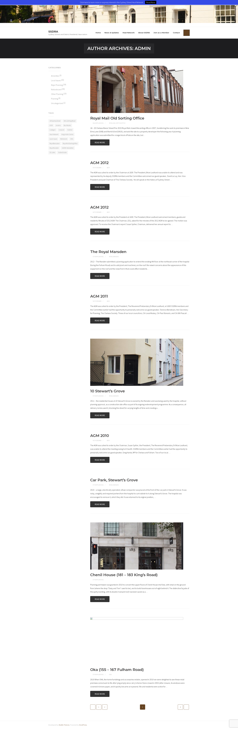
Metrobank (63, 139)
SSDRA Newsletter (68, 148)
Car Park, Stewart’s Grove (114, 480)
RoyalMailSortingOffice (117, 123)
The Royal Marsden (108, 251)
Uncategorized (57, 103)
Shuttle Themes (64, 725)
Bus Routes (67, 125)
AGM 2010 (99, 435)
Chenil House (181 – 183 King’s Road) (124, 575)
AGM (108, 168)
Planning (54, 98)
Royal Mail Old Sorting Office (117, 118)
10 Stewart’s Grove (107, 391)
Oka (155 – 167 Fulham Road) (117, 669)
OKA (110, 674)
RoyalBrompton (55, 143)
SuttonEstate (62, 152)
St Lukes (52, 152)
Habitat (69, 130)
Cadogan (53, 130)
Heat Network (54, 134)
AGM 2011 (99, 296)
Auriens (58, 125)
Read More (100, 142)
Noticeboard (97, 168)
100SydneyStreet (55, 121)
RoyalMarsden (114, 256)
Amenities (55, 76)
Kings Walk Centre (67, 134)
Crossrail (61, 130)
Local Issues (56, 80)
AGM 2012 (99, 162)
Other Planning (98, 256)
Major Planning (98, 123)
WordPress (83, 725)
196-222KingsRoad (69, 121)
